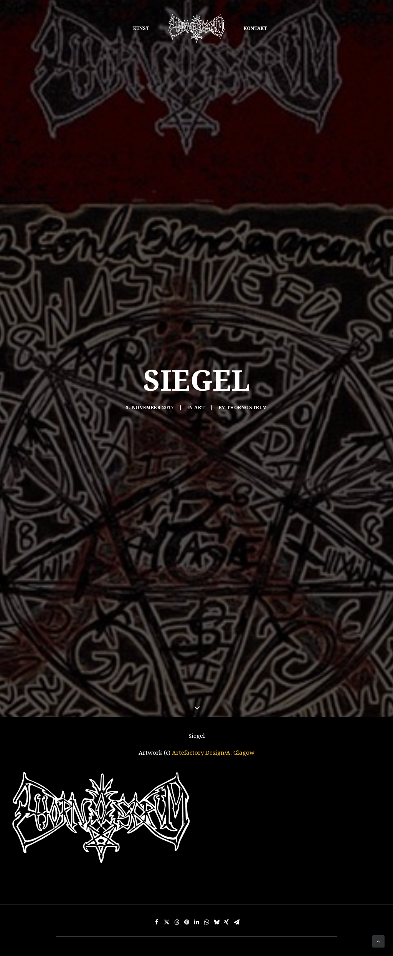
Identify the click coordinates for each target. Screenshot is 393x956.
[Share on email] (236, 922)
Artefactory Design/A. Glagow (213, 752)
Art (199, 407)
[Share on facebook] (156, 922)
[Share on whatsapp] (206, 922)
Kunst (141, 28)
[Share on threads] (176, 922)
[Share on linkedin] (196, 922)
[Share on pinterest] (186, 922)
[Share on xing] (226, 922)
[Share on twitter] (166, 922)
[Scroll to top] (378, 941)
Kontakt (255, 28)
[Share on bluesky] (216, 922)
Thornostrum (246, 407)
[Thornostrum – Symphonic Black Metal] (196, 28)
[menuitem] (141, 28)
